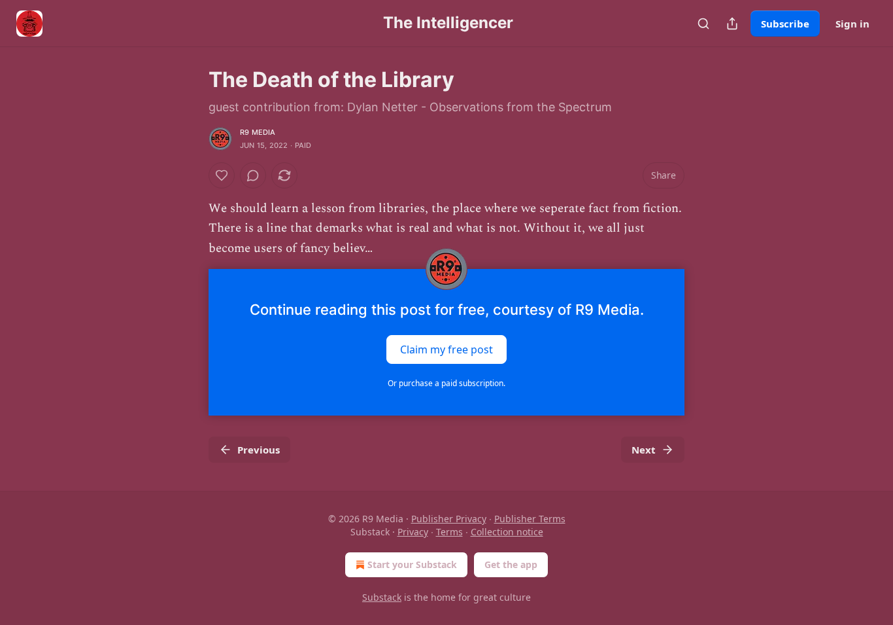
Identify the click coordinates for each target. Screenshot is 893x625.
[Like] (222, 175)
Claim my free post (446, 349)
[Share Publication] (732, 23)
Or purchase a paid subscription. (446, 383)
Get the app (510, 564)
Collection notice (507, 532)
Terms (449, 532)
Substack (381, 597)
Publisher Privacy (448, 518)
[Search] (703, 23)
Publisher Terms (529, 518)
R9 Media (258, 132)
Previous (258, 449)
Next (644, 449)
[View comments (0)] (253, 175)
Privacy (412, 532)
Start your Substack (412, 564)
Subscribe (785, 23)
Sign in (852, 23)
